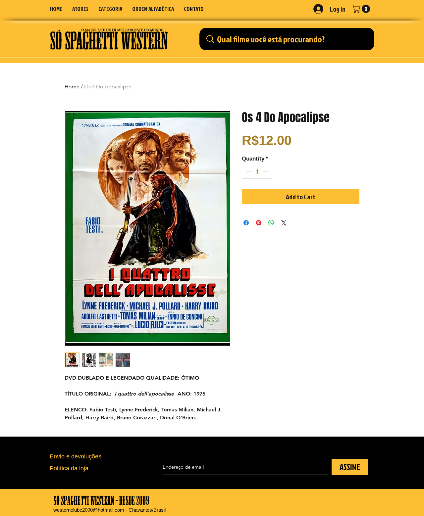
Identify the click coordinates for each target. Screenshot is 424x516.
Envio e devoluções (75, 456)
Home (72, 86)
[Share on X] (284, 223)
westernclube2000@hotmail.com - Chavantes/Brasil (109, 510)
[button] (110, 8)
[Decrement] (248, 171)
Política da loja (69, 468)
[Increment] (267, 171)
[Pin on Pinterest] (259, 223)
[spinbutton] (257, 171)
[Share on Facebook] (246, 223)
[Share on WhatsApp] (271, 223)
